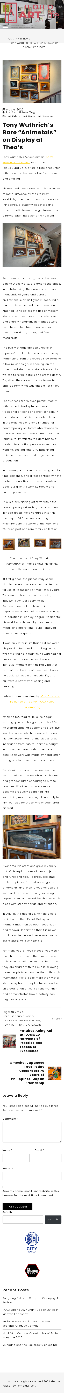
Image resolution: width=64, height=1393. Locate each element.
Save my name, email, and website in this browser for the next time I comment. (31, 1193)
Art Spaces (45, 116)
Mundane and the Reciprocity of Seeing (30, 1345)
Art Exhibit (14, 116)
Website (8, 1168)
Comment (11, 1118)
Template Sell (26, 1385)
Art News (29, 116)
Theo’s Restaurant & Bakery (21, 1020)
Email (39, 1150)
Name (8, 1150)
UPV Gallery (33, 1024)
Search (7, 1212)
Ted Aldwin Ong (23, 112)
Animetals (17, 1012)
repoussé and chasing (18, 1016)
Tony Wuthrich (13, 1024)
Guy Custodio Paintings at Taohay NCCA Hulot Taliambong (35, 702)
